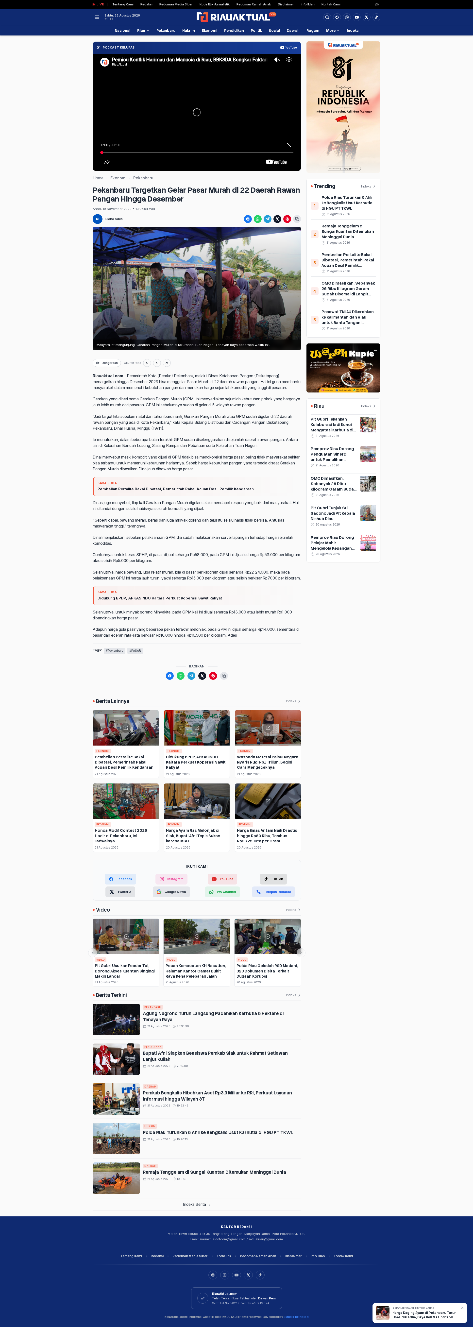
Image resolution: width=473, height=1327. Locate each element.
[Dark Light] (376, 4)
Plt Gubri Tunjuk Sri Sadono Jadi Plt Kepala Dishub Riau (333, 513)
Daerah (293, 30)
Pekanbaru (165, 30)
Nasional (122, 30)
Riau (141, 30)
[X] (248, 1275)
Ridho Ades (114, 219)
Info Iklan (308, 4)
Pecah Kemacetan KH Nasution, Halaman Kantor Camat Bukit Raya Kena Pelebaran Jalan (196, 971)
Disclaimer (286, 4)
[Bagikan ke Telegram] (267, 219)
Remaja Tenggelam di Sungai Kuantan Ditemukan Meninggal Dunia (214, 1172)
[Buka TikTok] (376, 17)
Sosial (274, 30)
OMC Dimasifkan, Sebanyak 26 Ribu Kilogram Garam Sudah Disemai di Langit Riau (348, 291)
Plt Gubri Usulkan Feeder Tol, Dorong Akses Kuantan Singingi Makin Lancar (125, 971)
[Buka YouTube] (357, 17)
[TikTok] (260, 1275)
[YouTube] (236, 1275)
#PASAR (135, 650)
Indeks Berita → (197, 1204)
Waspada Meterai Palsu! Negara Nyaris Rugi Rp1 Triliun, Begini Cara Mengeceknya (267, 762)
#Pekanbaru (114, 650)
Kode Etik (224, 1256)
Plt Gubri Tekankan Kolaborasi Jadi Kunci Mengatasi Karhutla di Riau (332, 427)
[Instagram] (224, 1275)
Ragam (312, 30)
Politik (256, 30)
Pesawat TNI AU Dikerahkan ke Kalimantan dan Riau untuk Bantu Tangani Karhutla (347, 320)
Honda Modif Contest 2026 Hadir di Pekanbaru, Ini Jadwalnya (121, 836)
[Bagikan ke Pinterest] (287, 219)
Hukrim (188, 30)
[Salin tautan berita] (297, 219)
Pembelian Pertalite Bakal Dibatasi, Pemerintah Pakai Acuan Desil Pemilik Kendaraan (176, 489)
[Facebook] (337, 17)
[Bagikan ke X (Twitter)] (277, 219)
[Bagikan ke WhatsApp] (258, 219)
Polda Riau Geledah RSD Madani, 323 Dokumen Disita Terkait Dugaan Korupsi (267, 971)
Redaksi (146, 4)
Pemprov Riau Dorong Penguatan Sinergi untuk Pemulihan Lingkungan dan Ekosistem (332, 459)
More (331, 30)
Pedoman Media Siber (176, 4)
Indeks (352, 30)
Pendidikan (234, 30)
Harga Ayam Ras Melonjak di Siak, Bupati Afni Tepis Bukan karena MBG (193, 836)
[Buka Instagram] (347, 17)
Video (100, 959)
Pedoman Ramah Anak (253, 4)
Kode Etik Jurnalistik (215, 4)
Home (98, 177)
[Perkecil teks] (147, 363)
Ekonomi (209, 30)
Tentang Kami (123, 4)
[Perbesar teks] (167, 363)
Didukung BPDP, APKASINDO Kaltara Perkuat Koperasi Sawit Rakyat (160, 598)
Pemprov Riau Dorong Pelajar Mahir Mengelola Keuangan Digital (332, 545)
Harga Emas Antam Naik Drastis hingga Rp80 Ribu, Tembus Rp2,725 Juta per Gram (267, 836)
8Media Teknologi (296, 1317)
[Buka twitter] (367, 17)
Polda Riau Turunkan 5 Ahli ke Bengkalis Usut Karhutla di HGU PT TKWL (218, 1132)
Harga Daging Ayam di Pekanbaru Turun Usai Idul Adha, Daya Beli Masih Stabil (424, 1315)
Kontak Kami (330, 4)
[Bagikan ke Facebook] (248, 219)
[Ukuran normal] (157, 363)
